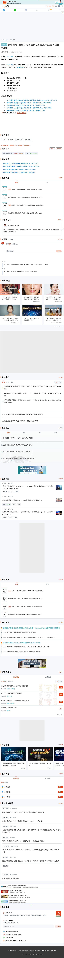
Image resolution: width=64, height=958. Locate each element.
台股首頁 (52, 149)
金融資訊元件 (45, 950)
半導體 (8, 797)
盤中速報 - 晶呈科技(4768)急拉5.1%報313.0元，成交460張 (20, 163)
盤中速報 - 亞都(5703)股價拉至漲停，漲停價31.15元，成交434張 (29, 108)
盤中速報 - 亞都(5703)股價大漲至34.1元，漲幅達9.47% (26, 105)
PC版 (9, 950)
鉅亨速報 (5, 40)
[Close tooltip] (58, 14)
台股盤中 (12, 40)
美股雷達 (10, 483)
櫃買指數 (20, 67)
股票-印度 (9, 696)
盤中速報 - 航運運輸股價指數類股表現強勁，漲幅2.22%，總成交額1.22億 (26, 264)
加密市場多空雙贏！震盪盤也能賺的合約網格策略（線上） (25, 213)
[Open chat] (60, 10)
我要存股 (59, 149)
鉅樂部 (26, 950)
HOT (10, 189)
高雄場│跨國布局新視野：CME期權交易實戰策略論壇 (26, 205)
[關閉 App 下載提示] (2, 2)
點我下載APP (21, 113)
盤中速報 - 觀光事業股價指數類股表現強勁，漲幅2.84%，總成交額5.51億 (32, 100)
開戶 (61, 709)
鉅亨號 (21, 950)
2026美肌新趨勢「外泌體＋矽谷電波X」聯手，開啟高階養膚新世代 (10, 319)
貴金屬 (8, 710)
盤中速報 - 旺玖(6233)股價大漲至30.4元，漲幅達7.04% (20, 272)
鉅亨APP (14, 950)
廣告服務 (37, 950)
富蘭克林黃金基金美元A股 (8, 708)
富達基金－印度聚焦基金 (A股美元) (11, 693)
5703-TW (9, 56)
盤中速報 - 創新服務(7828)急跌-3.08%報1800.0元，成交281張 (21, 166)
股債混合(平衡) (11, 689)
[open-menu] (1, 6)
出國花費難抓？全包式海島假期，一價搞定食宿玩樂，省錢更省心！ (53, 319)
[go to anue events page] (56, 6)
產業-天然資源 (10, 703)
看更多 (60, 177)
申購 (61, 687)
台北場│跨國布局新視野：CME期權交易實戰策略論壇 (26, 189)
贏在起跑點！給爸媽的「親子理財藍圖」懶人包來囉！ (17, 145)
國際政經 (10, 509)
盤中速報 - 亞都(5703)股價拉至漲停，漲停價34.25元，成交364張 (29, 103)
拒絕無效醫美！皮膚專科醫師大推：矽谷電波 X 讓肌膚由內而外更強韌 (32, 298)
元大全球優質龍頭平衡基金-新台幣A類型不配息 (15, 686)
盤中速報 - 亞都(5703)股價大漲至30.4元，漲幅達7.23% (26, 110)
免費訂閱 (58, 926)
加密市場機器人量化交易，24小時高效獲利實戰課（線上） (25, 197)
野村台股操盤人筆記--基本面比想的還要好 (31, 319)
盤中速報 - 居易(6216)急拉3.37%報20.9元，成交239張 (18, 172)
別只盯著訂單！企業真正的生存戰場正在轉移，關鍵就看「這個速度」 (10, 298)
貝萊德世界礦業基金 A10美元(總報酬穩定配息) (15, 700)
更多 (59, 382)
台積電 (8, 792)
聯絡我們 (53, 950)
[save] (48, 10)
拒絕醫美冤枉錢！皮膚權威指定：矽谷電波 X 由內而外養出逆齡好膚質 (54, 298)
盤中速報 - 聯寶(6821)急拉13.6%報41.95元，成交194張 (19, 169)
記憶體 (8, 787)
